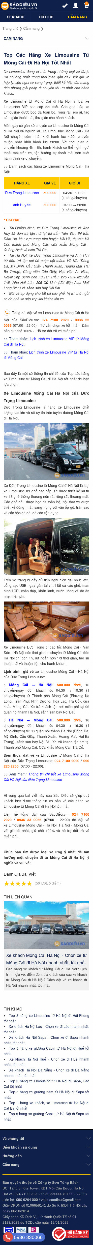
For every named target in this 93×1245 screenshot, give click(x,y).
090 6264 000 (27, 1200)
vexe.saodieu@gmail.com (61, 1200)
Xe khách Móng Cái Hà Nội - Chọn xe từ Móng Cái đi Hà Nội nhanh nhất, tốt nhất (46, 959)
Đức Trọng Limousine (22, 192)
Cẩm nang (31, 28)
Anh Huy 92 (22, 204)
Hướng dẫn (12, 1155)
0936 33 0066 (29, 819)
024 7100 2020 (55, 319)
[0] (84, 7)
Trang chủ (10, 28)
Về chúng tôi (13, 1138)
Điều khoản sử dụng (19, 1147)
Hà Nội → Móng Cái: (31, 719)
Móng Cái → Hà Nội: (31, 684)
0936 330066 (51, 1194)
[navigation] (15, 16)
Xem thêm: (18, 773)
